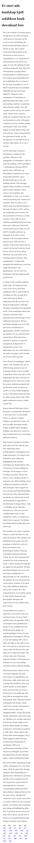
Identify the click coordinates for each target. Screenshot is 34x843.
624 (27, 830)
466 (10, 841)
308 (10, 828)
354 (20, 828)
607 (9, 836)
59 (15, 828)
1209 (10, 833)
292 (20, 825)
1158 (25, 836)
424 (20, 836)
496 (4, 825)
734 (4, 838)
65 (21, 833)
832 (15, 836)
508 (26, 833)
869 (9, 825)
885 (25, 825)
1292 (16, 833)
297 (4, 836)
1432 (4, 830)
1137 (4, 833)
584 (26, 838)
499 (16, 830)
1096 (15, 838)
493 (21, 838)
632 (15, 825)
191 (25, 828)
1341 (21, 830)
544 (9, 838)
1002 (4, 841)
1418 (10, 830)
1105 (4, 828)
